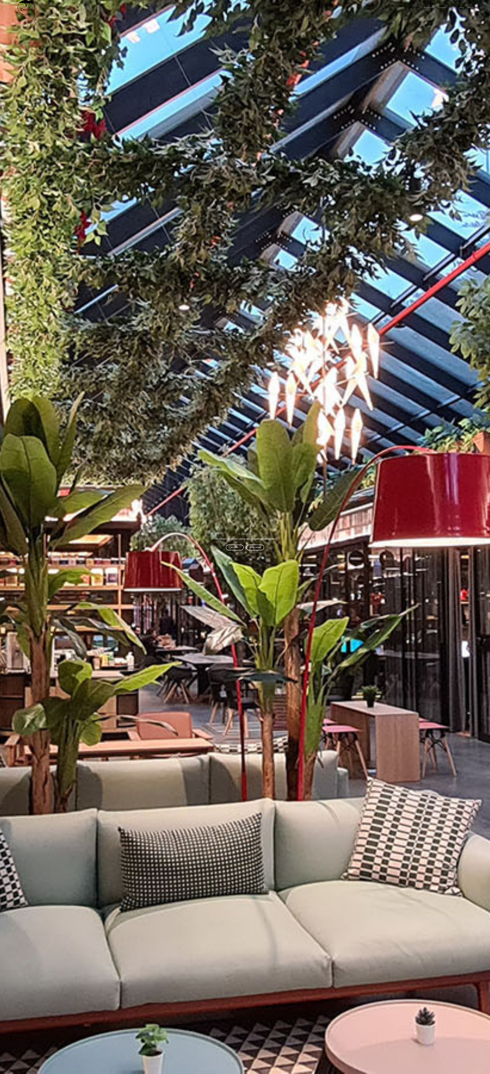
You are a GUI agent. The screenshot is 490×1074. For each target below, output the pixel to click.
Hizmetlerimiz (255, 547)
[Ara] (477, 7)
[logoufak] (26, 7)
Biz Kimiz (234, 547)
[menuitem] (416, 7)
